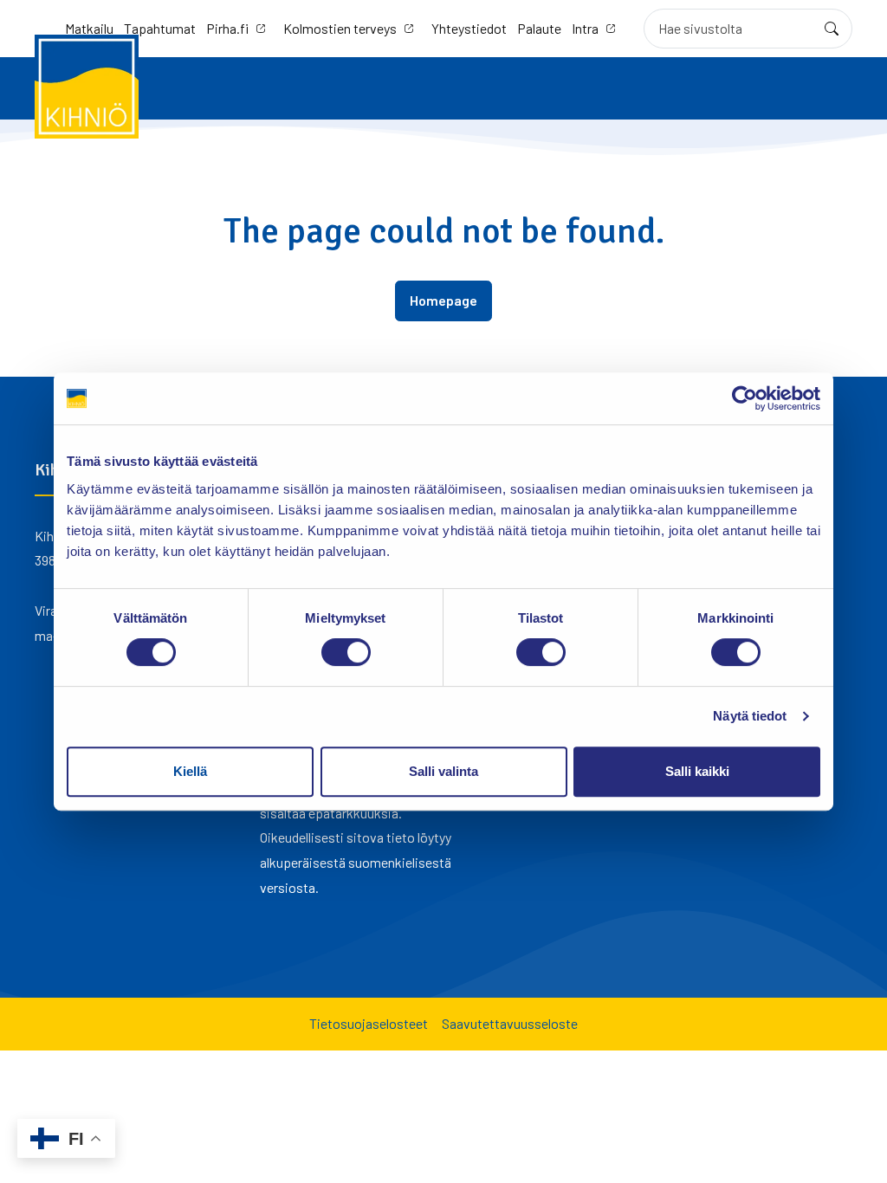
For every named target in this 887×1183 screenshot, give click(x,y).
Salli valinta (443, 771)
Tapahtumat (160, 28)
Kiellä (190, 771)
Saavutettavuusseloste (510, 1023)
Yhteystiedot (469, 28)
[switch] (346, 652)
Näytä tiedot (750, 715)
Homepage (443, 300)
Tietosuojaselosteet (368, 1023)
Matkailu (89, 28)
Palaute (539, 28)
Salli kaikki (697, 771)
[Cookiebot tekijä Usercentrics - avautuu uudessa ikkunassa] (744, 398)
